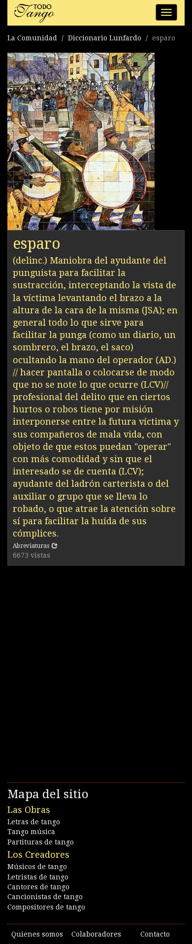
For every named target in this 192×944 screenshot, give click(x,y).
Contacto (155, 934)
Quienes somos (37, 934)
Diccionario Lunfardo (104, 38)
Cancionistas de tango (45, 897)
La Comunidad (32, 38)
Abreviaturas (31, 545)
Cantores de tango (38, 887)
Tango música (31, 832)
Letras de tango (33, 822)
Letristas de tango (37, 877)
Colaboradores (96, 934)
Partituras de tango (40, 842)
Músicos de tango (37, 867)
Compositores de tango (46, 907)
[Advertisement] (96, 671)
